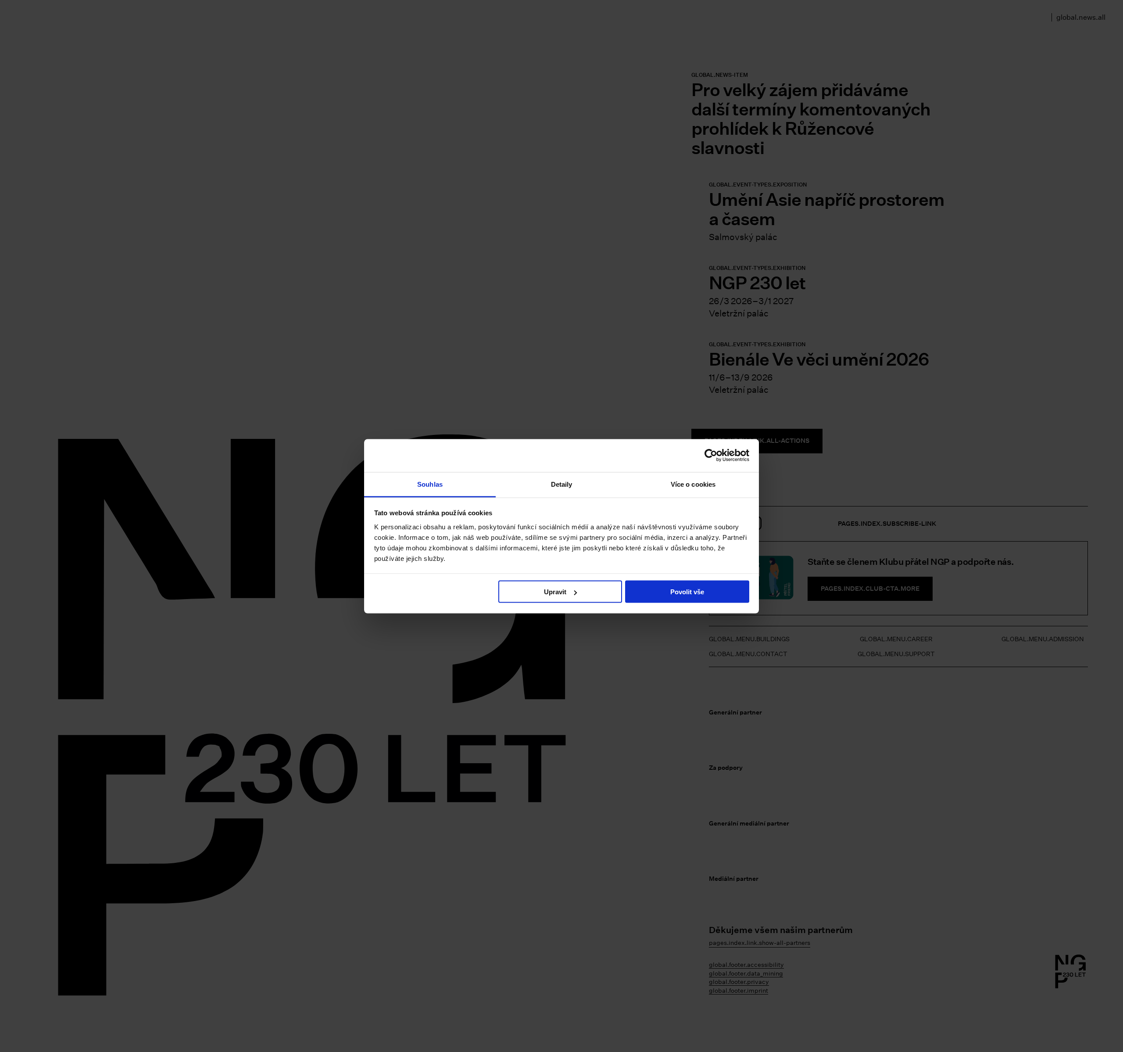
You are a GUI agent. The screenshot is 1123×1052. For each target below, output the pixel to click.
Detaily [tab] (561, 484)
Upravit (555, 592)
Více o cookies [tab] (693, 484)
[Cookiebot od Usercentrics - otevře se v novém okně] (710, 455)
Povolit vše (687, 592)
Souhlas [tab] (430, 484)
